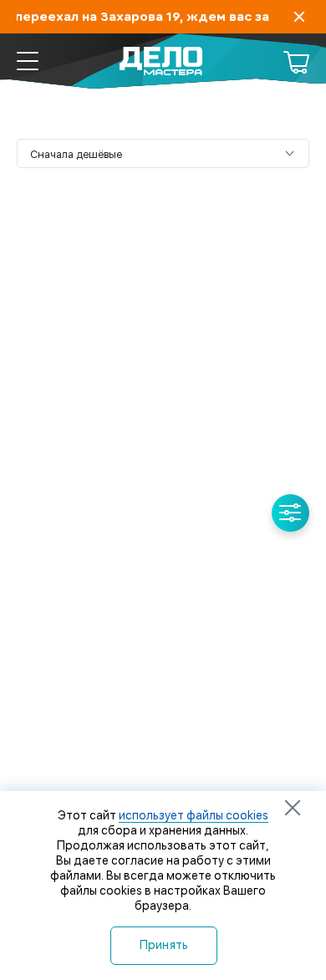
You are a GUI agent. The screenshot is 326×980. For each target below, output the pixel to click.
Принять (164, 945)
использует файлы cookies (193, 815)
